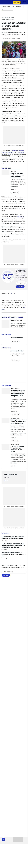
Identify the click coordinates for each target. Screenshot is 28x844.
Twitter (11, 293)
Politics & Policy (6, 6)
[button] (3, 839)
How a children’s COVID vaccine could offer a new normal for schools (17, 174)
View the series (15, 341)
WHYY (5, 2)
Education (13, 171)
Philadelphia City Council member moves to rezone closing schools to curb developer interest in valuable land (18, 393)
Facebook (8, 293)
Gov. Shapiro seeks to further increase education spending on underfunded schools (18, 421)
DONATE (17, 2)
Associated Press (6, 38)
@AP (7, 480)
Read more (6, 477)
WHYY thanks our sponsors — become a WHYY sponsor (14, 145)
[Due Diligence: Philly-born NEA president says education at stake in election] (5, 448)
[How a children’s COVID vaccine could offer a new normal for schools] (5, 175)
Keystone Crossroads (16, 170)
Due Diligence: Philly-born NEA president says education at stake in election (17, 449)
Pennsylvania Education (8, 19)
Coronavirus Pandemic (8, 17)
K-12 (13, 6)
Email (14, 293)
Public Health (19, 6)
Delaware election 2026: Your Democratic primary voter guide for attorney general (13, 537)
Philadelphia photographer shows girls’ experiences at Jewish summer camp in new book (13, 554)
